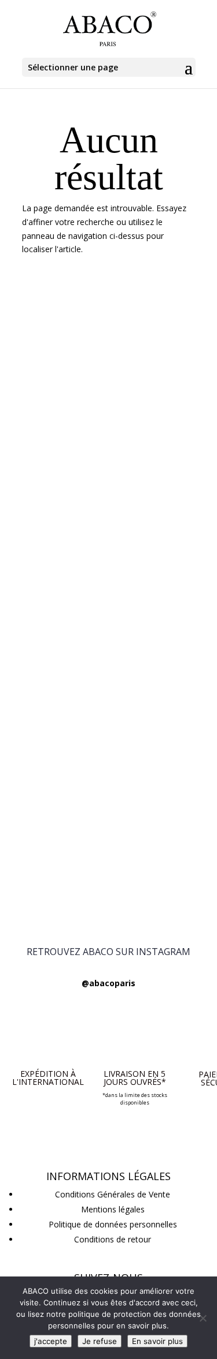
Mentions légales (113, 1209)
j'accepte (50, 1341)
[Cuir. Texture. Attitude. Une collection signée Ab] (109, 455)
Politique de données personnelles (113, 1224)
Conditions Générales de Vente (112, 1194)
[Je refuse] (202, 1318)
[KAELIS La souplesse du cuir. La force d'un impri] (109, 764)
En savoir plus (157, 1341)
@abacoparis (108, 983)
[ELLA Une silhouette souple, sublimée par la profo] (109, 558)
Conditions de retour (112, 1239)
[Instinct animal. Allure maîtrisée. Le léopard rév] (109, 661)
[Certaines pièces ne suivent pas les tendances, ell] (109, 866)
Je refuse (99, 1341)
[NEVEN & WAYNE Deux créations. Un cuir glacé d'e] (109, 353)
